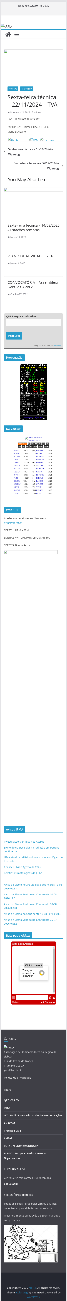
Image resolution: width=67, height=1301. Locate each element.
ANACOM (9, 1123)
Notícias (13, 89)
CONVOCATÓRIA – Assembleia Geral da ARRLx (33, 284)
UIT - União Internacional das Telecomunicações (33, 1115)
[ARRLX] (9, 1047)
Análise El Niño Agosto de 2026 (22, 867)
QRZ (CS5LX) (11, 1100)
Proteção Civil (12, 1130)
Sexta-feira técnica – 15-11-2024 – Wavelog (30, 151)
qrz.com (57, 346)
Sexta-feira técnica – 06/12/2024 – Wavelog (36, 165)
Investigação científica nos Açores (24, 841)
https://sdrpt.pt (13, 523)
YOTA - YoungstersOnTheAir (21, 1146)
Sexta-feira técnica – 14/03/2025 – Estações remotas (33, 227)
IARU (7, 1108)
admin (37, 112)
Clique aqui (11, 1184)
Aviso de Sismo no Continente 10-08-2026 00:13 (32, 914)
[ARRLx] (8, 34)
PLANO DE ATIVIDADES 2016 (31, 256)
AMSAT (8, 1138)
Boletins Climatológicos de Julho (23, 873)
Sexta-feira (27, 89)
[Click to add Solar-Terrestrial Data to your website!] (33, 366)
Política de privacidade (17, 1077)
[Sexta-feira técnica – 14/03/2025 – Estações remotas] (33, 190)
